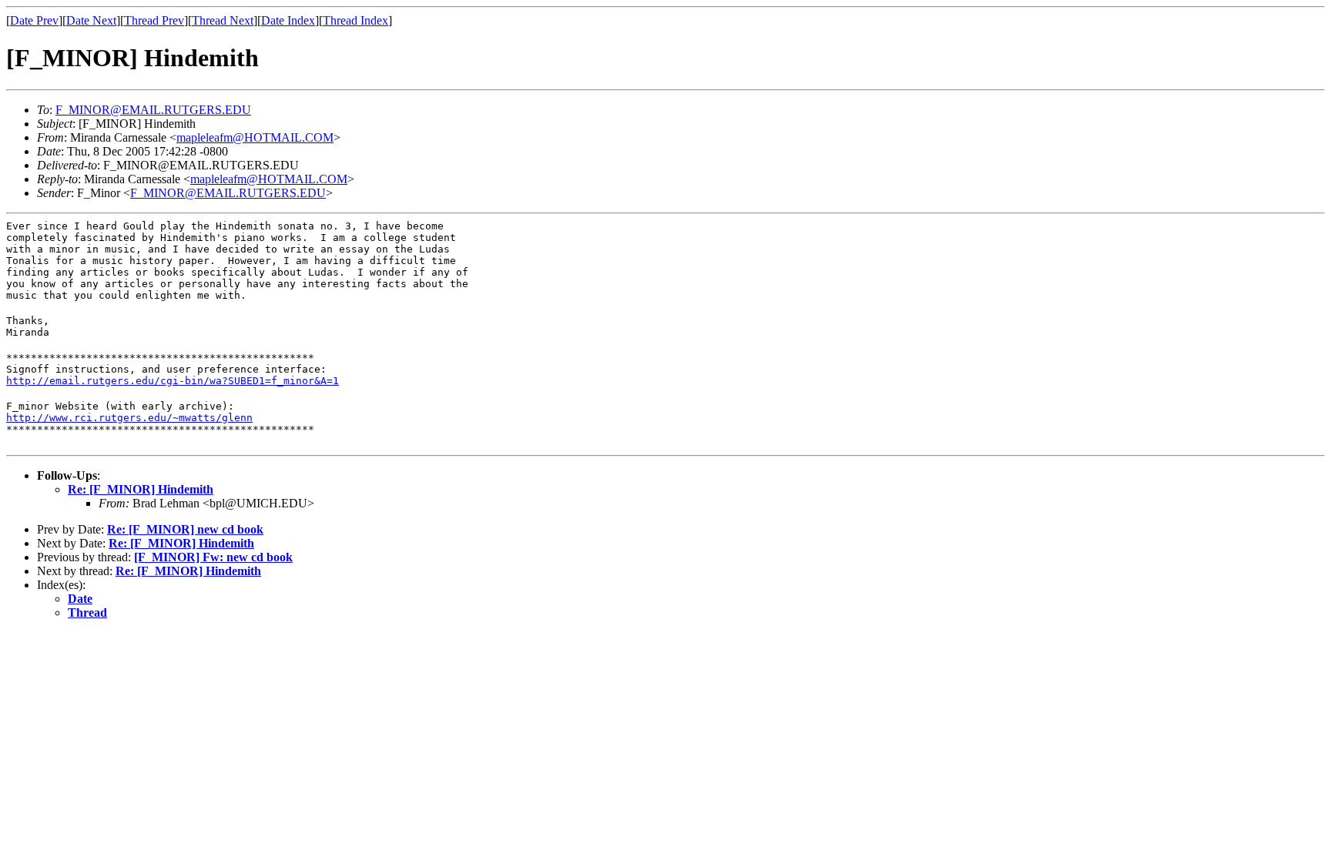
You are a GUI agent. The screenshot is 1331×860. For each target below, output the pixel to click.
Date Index (288, 20)
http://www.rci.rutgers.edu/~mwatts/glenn (129, 417)
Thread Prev (154, 20)
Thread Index (355, 20)
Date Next (91, 20)
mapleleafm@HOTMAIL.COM (255, 137)
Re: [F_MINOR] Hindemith (140, 489)
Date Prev (34, 20)
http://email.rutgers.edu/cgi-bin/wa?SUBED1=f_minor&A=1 (172, 380)
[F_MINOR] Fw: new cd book (213, 557)
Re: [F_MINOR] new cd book (185, 529)
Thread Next (222, 20)
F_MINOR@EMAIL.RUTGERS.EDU (153, 109)
